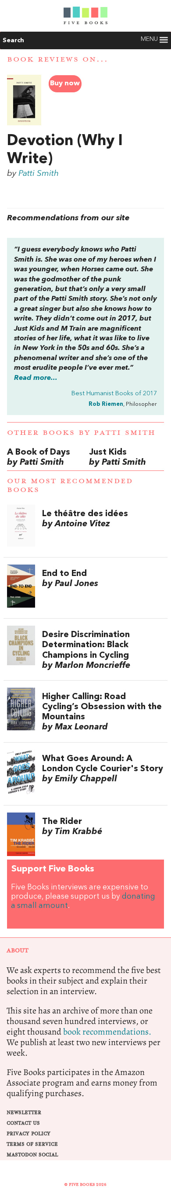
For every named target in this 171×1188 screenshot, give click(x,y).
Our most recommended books (70, 485)
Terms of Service (32, 1144)
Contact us (23, 1123)
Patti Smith (38, 173)
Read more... (35, 378)
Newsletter (24, 1112)
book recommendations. (107, 1032)
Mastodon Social (32, 1155)
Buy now (65, 83)
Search (13, 40)
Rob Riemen (106, 404)
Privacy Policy (28, 1133)
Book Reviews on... (57, 59)
